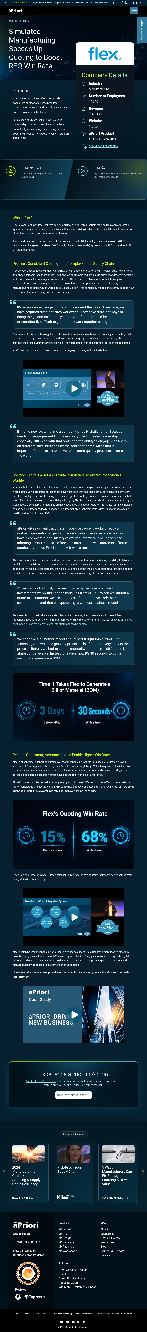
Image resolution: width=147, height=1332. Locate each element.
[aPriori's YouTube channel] (62, 1322)
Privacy (27, 1314)
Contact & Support (112, 1251)
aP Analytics (66, 1246)
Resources (107, 1242)
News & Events (110, 1238)
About (104, 1229)
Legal (17, 1314)
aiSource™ (65, 1229)
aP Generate (66, 1242)
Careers (105, 1255)
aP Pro (63, 1233)
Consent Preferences (82, 1314)
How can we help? (24, 1250)
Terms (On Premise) (60, 1314)
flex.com (95, 126)
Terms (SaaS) (41, 1314)
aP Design (65, 1238)
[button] (116, 3)
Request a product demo (29, 1255)
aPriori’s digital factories (64, 487)
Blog (103, 1246)
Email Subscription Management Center (114, 1314)
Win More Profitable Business (77, 1287)
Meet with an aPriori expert (41, 1081)
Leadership (107, 1233)
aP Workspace (68, 1251)
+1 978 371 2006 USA (26, 1242)
